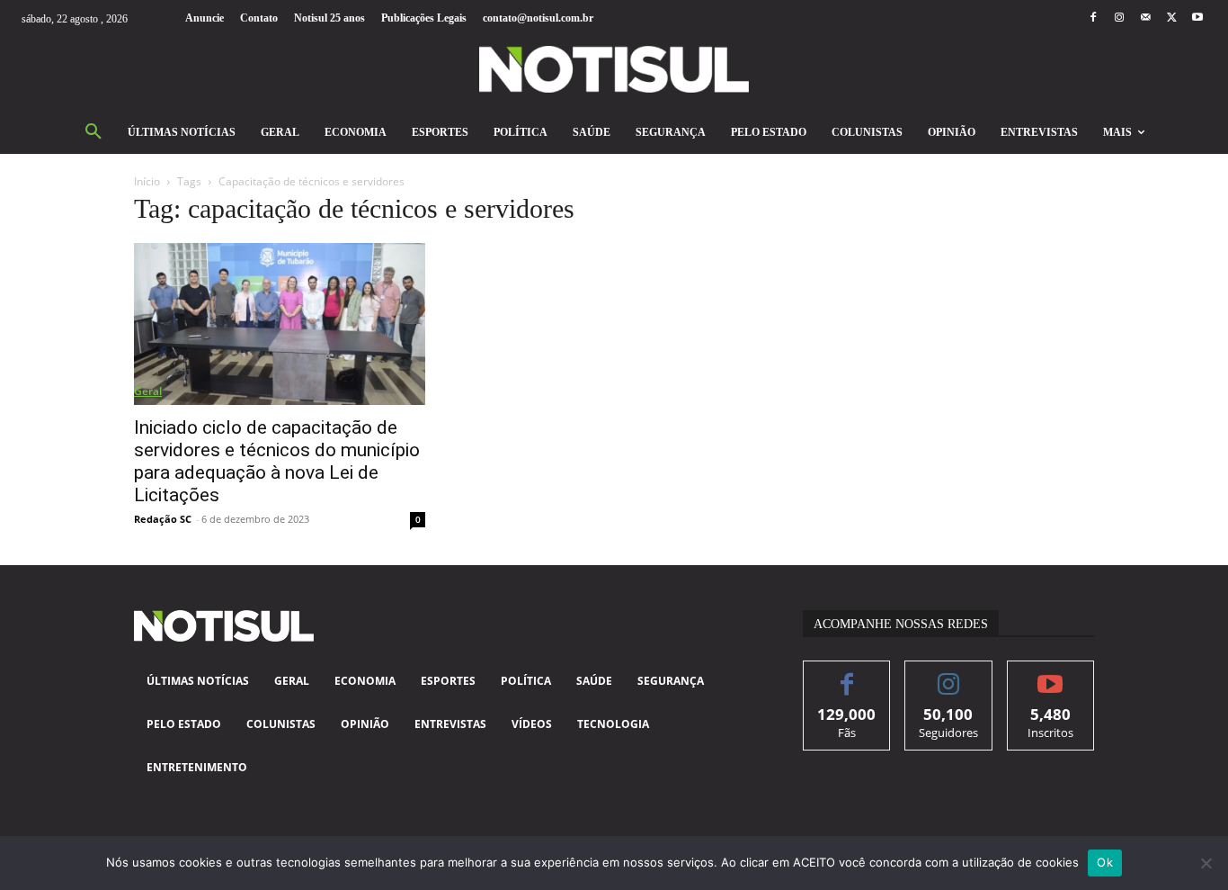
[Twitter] (1171, 18)
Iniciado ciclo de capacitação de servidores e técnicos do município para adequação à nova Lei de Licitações (277, 461)
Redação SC (162, 519)
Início (147, 181)
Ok (1105, 862)
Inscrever (1050, 674)
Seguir (948, 674)
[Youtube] (1197, 18)
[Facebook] (1092, 18)
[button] (93, 132)
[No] (1206, 863)
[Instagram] (1118, 18)
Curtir (847, 674)
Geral (148, 391)
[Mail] (1144, 18)
